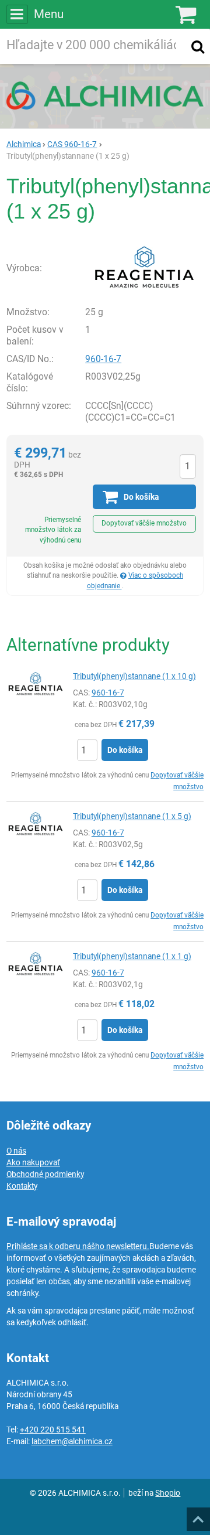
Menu (49, 14)
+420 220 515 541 (53, 1429)
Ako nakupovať (33, 1162)
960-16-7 (103, 358)
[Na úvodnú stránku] (105, 95)
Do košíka (124, 750)
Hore (197, 1515)
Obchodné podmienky (45, 1174)
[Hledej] (197, 46)
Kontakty (21, 1186)
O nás (16, 1150)
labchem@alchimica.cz (72, 1441)
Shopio (167, 1493)
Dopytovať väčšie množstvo (144, 523)
